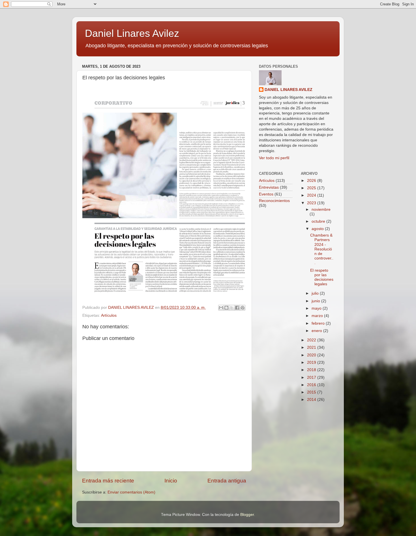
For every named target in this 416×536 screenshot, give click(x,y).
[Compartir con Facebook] (237, 307)
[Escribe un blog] (226, 307)
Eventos (266, 194)
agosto (318, 229)
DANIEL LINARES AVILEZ (288, 90)
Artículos (109, 315)
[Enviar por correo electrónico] (221, 307)
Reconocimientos (274, 201)
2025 (312, 188)
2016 (312, 385)
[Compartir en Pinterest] (242, 307)
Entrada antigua (226, 481)
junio (316, 301)
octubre (319, 221)
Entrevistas (269, 187)
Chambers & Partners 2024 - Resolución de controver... (321, 249)
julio (316, 293)
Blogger (247, 514)
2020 (312, 355)
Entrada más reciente (108, 481)
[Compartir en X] (232, 307)
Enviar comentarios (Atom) (131, 492)
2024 (312, 195)
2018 (312, 370)
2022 (312, 340)
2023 (312, 203)
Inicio (170, 481)
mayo (317, 308)
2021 (312, 347)
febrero (319, 323)
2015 (312, 392)
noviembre (321, 209)
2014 (312, 399)
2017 (312, 377)
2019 (312, 362)
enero (317, 331)
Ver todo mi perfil (274, 158)
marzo (318, 316)
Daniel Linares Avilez (132, 33)
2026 (312, 180)
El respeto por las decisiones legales (321, 277)
